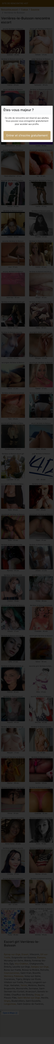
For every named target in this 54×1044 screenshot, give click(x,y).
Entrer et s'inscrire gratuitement (27, 135)
